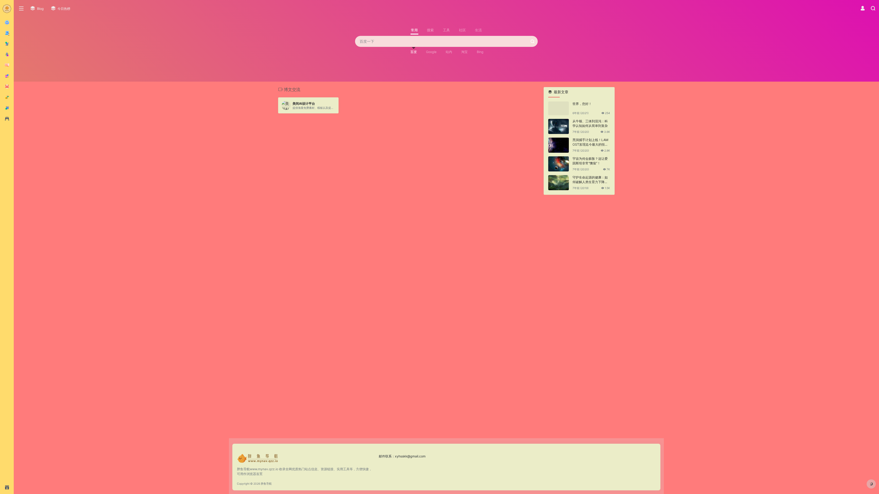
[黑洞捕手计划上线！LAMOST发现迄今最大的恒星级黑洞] (558, 145)
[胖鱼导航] (257, 459)
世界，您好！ (582, 104)
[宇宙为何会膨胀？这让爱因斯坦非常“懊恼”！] (558, 163)
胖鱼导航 (266, 483)
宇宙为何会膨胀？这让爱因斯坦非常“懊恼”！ (590, 161)
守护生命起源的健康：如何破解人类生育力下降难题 (590, 179)
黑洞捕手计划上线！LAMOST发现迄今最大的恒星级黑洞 (590, 142)
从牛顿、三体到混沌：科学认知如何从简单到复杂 (590, 123)
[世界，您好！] (558, 108)
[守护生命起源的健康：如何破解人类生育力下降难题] (558, 182)
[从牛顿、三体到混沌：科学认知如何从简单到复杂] (558, 126)
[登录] (862, 9)
